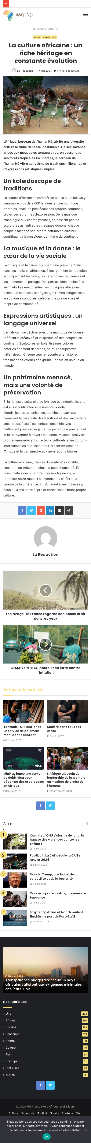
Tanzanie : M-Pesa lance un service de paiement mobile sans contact (22, 731)
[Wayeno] (18, 15)
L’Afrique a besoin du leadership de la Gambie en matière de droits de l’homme (66, 779)
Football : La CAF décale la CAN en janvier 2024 (56, 857)
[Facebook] (40, 805)
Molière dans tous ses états (64, 729)
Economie (12, 1034)
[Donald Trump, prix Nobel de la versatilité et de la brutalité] (15, 880)
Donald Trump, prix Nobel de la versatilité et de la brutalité (53, 876)
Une (54, 37)
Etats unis (12, 1068)
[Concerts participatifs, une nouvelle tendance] (15, 899)
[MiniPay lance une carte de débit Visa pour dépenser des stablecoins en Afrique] (23, 758)
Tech (9, 1054)
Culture (46, 37)
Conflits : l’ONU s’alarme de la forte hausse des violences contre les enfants (57, 839)
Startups (11, 1061)
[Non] (86, 1129)
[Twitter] (50, 805)
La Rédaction (25, 70)
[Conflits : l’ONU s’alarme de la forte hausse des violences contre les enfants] (15, 841)
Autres (10, 1074)
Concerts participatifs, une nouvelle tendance (58, 895)
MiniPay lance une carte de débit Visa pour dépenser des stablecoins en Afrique (23, 779)
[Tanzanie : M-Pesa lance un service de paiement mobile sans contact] (23, 711)
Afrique (53, 29)
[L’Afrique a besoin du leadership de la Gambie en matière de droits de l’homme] (67, 758)
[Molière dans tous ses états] (67, 711)
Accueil (41, 29)
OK (47, 1136)
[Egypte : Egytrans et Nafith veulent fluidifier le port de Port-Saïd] (15, 918)
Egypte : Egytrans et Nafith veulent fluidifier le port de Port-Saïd (56, 914)
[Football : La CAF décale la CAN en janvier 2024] (15, 861)
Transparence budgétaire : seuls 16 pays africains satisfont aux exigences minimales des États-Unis (43, 984)
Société (11, 1027)
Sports (10, 1040)
